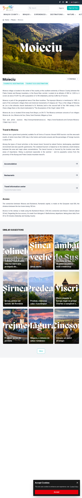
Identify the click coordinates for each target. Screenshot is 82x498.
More (41, 351)
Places (13, 20)
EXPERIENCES (40, 14)
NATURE (71, 14)
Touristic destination (13, 84)
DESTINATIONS (56, 14)
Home (7, 20)
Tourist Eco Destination (37, 84)
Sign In (61, 8)
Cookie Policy (74, 486)
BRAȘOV (26, 14)
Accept (56, 492)
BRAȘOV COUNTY (11, 14)
